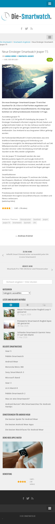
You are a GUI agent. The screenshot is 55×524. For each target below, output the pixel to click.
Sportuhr (27, 223)
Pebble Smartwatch (14, 356)
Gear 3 (8, 383)
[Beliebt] (27, 305)
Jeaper (45, 219)
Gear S (8, 351)
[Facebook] (21, 29)
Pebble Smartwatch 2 (15, 393)
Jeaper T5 (6, 223)
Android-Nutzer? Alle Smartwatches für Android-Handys (28, 405)
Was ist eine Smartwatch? (17, 398)
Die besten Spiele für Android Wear (21, 419)
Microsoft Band (12, 377)
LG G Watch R (11, 388)
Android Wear (11, 361)
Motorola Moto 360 (14, 367)
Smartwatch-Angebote (26, 56)
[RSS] (31, 29)
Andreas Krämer (10, 56)
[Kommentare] (44, 305)
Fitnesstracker (25, 219)
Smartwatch (17, 223)
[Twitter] (26, 29)
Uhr (34, 223)
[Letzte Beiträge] (11, 305)
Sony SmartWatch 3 (14, 372)
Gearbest (36, 219)
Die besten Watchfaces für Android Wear (24, 429)
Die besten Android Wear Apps (19, 424)
